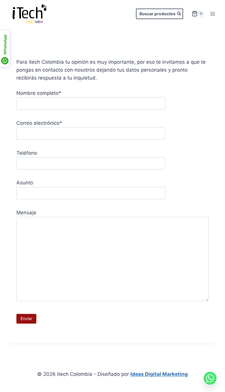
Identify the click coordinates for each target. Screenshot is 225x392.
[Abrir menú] (212, 13)
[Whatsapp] (210, 378)
